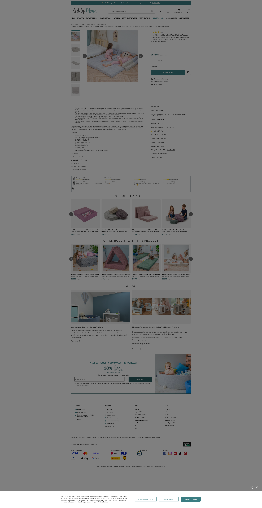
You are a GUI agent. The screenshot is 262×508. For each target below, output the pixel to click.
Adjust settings (168, 499)
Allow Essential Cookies (145, 499)
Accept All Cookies (191, 499)
